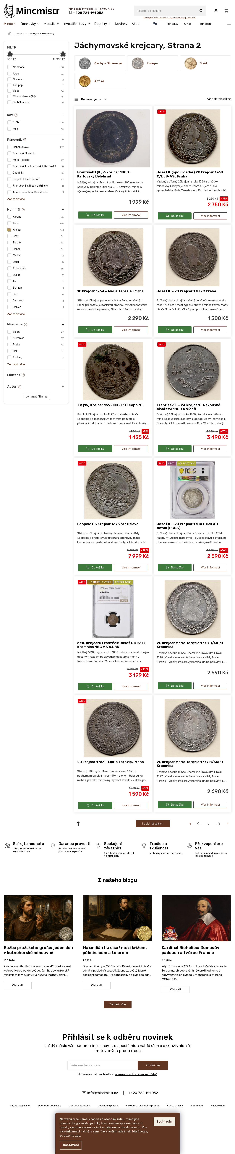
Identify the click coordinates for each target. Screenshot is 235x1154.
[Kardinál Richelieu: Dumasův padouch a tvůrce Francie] (196, 918)
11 (227, 824)
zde (77, 1135)
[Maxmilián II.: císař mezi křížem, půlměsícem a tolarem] (117, 918)
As (38, 281)
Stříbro (38, 122)
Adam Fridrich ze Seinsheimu (38, 192)
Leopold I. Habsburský (38, 179)
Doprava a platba (108, 1105)
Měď (38, 128)
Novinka (38, 79)
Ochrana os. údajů (79, 1105)
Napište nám (218, 1105)
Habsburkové (38, 147)
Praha (38, 344)
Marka (38, 255)
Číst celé (17, 985)
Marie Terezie (38, 159)
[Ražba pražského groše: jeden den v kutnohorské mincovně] (38, 918)
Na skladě (38, 67)
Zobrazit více (117, 1004)
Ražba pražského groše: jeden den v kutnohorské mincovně (38, 950)
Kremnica (38, 338)
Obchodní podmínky (49, 1105)
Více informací (131, 215)
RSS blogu (197, 1105)
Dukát (38, 275)
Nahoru (78, 824)
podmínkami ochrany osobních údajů (135, 1074)
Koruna (38, 216)
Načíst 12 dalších (152, 823)
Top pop (38, 85)
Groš (38, 236)
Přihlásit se (153, 1065)
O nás (188, 23)
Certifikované (38, 102)
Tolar (38, 223)
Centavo (38, 300)
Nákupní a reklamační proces (142, 1105)
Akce (38, 73)
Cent (38, 294)
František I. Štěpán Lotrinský (38, 185)
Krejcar (38, 229)
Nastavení (71, 1145)
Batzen (38, 287)
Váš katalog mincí (20, 1105)
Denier (38, 307)
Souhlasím (164, 1121)
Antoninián (38, 268)
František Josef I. (38, 153)
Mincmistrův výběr (38, 96)
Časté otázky (175, 1105)
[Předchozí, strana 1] (199, 824)
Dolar (38, 262)
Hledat (201, 11)
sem (96, 1131)
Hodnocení (204, 23)
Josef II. (38, 172)
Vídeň (38, 331)
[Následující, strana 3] (218, 824)
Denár (38, 249)
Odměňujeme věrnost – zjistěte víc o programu (170, 17)
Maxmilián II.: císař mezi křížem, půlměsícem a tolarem (115, 950)
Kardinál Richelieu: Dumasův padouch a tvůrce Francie (190, 950)
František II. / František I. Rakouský (38, 166)
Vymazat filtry (34, 396)
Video (38, 90)
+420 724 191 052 (143, 1093)
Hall (38, 351)
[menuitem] (11, 23)
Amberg (38, 357)
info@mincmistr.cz (102, 1093)
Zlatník (38, 242)
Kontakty (172, 23)
